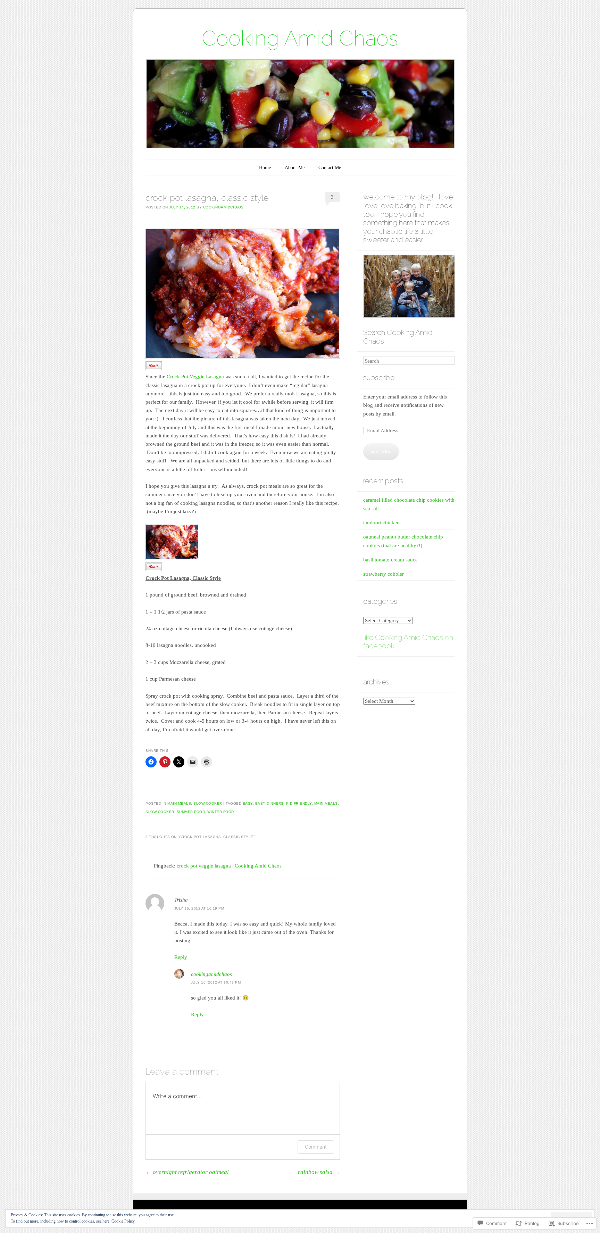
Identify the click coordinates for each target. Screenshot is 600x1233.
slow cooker (207, 803)
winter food (220, 812)
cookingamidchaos (223, 207)
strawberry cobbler (383, 574)
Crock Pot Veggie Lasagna (195, 376)
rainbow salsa (319, 1172)
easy (248, 803)
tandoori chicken (381, 522)
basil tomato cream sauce (390, 559)
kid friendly (299, 803)
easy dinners (269, 803)
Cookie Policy (123, 1221)
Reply (180, 957)
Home (265, 167)
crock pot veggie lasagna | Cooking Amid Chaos (229, 866)
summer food (191, 812)
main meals (179, 803)
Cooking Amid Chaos (300, 38)
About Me (295, 167)
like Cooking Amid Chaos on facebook (408, 641)
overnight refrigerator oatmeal (187, 1172)
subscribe (378, 377)
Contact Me (329, 167)
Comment (316, 1147)
